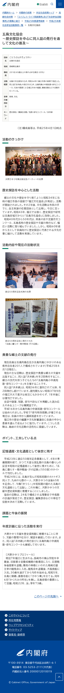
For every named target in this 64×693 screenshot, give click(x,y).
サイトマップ (15, 630)
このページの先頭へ (46, 596)
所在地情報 (15, 620)
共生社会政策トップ (45, 13)
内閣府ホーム (8, 13)
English (44, 4)
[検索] (52, 4)
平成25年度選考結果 (35, 21)
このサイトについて (19, 615)
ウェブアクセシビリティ (21, 625)
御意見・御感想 (17, 634)
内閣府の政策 (25, 13)
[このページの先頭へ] (59, 676)
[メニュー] (60, 4)
